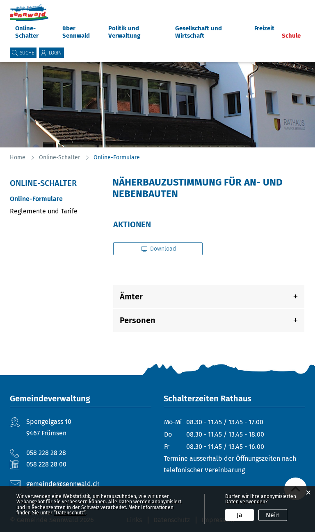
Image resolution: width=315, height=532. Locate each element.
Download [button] (162, 248)
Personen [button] (137, 320)
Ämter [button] (131, 296)
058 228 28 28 (46, 453)
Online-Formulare (55, 199)
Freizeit (264, 28)
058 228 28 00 (46, 464)
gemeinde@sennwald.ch (63, 484)
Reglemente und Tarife (44, 211)
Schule (291, 35)
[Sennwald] (29, 12)
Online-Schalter (27, 32)
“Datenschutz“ (69, 513)
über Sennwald (76, 32)
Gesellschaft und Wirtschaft (198, 32)
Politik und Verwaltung (124, 32)
